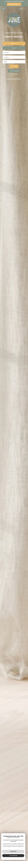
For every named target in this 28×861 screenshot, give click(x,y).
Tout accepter (13, 855)
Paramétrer (13, 851)
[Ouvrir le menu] (3, 9)
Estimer (14, 48)
